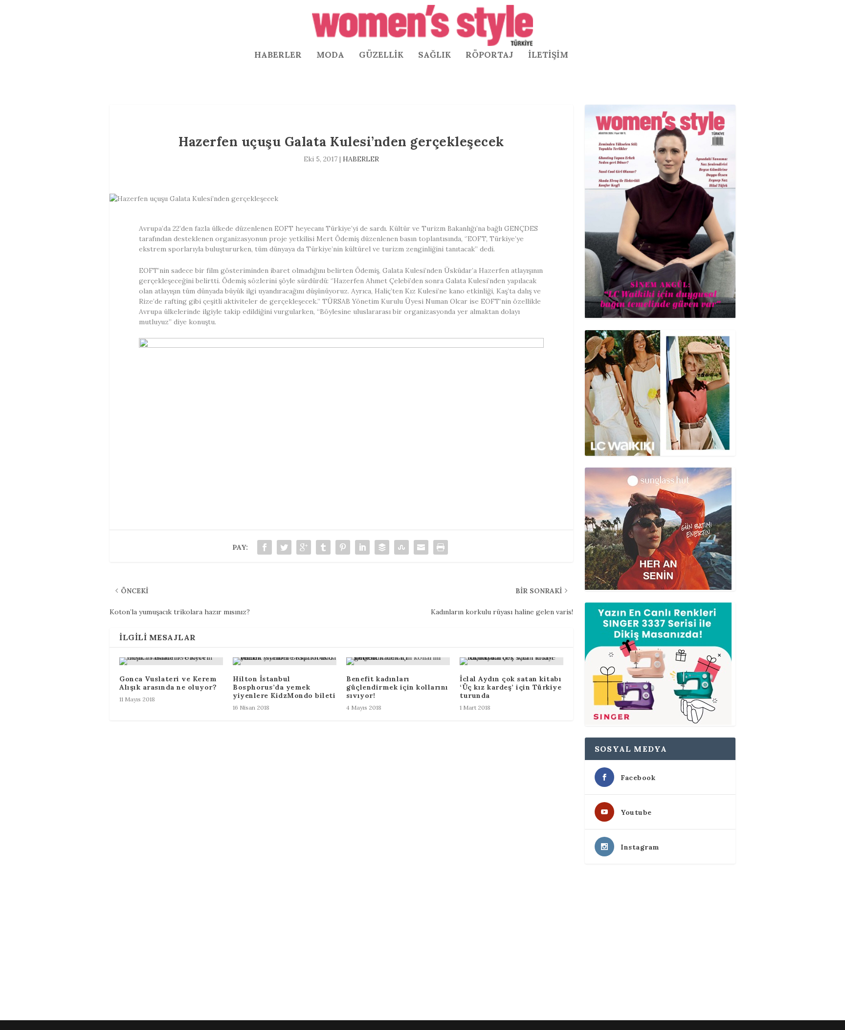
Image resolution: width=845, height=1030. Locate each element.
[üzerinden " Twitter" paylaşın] (284, 547)
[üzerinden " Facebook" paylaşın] (264, 547)
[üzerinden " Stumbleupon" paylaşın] (401, 547)
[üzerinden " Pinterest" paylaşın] (343, 547)
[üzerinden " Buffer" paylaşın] (382, 547)
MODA (330, 55)
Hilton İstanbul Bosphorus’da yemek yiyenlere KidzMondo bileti (284, 687)
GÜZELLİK (381, 55)
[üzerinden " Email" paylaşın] (421, 547)
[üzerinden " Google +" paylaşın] (303, 547)
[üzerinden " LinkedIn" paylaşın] (362, 547)
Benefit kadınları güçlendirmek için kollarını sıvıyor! (397, 687)
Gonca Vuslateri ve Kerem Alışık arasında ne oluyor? (168, 683)
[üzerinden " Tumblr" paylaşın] (323, 547)
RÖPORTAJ (489, 55)
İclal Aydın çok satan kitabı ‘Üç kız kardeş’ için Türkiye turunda (510, 687)
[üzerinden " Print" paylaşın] (440, 547)
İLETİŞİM (548, 55)
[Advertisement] (403, 943)
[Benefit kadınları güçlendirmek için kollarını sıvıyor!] (398, 661)
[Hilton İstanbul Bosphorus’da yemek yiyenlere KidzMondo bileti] (284, 661)
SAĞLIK (434, 55)
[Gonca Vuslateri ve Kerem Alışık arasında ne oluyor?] (171, 661)
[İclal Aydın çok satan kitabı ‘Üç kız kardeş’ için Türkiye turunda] (511, 661)
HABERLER (278, 55)
